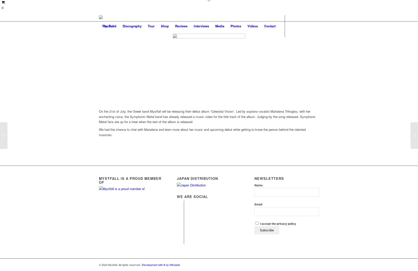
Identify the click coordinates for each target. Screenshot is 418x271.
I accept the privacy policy (277, 224)
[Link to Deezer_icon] (122, 47)
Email (258, 204)
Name (258, 185)
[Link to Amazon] (136, 47)
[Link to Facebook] (100, 47)
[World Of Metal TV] (3, 135)
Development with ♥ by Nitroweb (161, 265)
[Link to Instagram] (107, 47)
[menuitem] (109, 26)
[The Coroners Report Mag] (414, 135)
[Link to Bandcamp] (129, 47)
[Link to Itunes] (115, 47)
